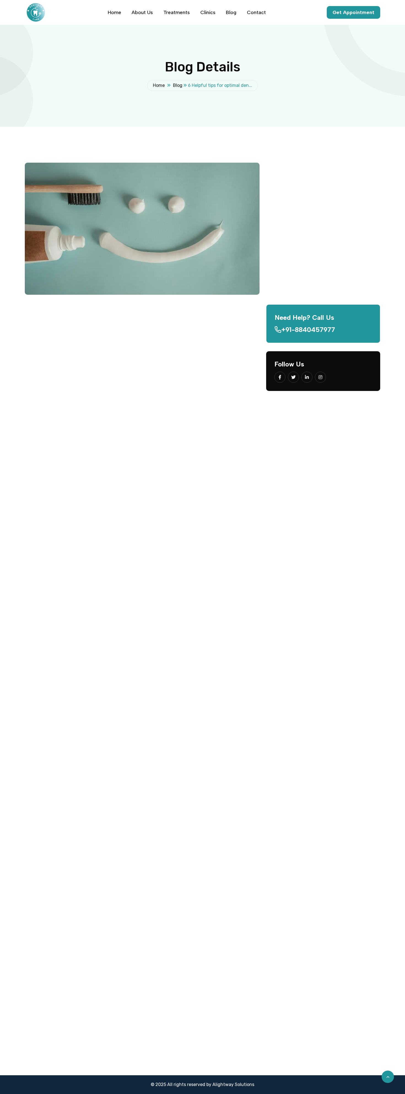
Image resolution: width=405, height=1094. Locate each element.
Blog (231, 12)
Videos (122, 1050)
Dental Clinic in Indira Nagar (345, 931)
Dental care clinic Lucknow (143, 979)
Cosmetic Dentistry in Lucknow (238, 1026)
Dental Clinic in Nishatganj (343, 979)
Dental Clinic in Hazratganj (344, 967)
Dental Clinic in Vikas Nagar (344, 1002)
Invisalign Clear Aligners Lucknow (241, 979)
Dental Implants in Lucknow (234, 920)
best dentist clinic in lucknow (186, 760)
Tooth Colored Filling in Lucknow (239, 955)
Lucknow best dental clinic (143, 1002)
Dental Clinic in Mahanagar (343, 991)
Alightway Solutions (233, 1084)
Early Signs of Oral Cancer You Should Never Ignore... (334, 226)
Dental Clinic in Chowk (339, 1050)
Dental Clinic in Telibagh (341, 1038)
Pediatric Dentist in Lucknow (236, 908)
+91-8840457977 (308, 330)
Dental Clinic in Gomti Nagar (345, 908)
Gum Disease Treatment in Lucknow (243, 1002)
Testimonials (128, 1062)
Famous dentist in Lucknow (144, 1026)
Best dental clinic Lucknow (143, 908)
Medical (80, 334)
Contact (256, 12)
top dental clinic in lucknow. (54, 407)
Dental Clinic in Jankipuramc (345, 920)
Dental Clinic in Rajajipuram (344, 943)
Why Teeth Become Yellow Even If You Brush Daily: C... (336, 305)
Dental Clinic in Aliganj (339, 1062)
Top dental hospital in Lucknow (147, 991)
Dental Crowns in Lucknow (233, 991)
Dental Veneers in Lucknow (234, 1014)
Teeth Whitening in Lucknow (235, 943)
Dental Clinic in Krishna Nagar (346, 1014)
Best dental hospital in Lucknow (148, 931)
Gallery (122, 1038)
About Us (142, 12)
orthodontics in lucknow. (71, 568)
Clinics (207, 12)
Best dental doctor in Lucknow (147, 943)
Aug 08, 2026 (321, 215)
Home (114, 12)
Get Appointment (353, 12)
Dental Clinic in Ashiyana (342, 1026)
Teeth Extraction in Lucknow (235, 1050)
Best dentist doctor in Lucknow (148, 967)
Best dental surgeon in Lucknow (149, 955)
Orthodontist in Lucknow (232, 931)
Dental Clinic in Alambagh (342, 955)
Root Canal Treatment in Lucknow (241, 1038)
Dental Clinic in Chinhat (340, 1074)
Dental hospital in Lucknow (143, 920)
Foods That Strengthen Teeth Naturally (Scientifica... (333, 265)
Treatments (176, 12)
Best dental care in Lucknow (145, 1014)
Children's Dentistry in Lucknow (239, 967)
